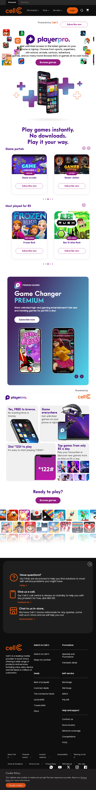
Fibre (36, 711)
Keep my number (42, 659)
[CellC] (14, 10)
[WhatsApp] (52, 767)
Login (72, 10)
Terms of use (34, 764)
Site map (81, 764)
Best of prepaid (41, 682)
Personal (12, 2)
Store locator (26, 619)
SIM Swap (66, 688)
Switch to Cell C (41, 645)
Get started (32, 10)
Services (57, 10)
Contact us (23, 602)
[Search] (82, 10)
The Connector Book (44, 693)
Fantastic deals (69, 662)
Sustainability (62, 754)
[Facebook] (86, 767)
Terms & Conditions (15, 764)
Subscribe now (74, 24)
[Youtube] (60, 767)
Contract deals (41, 688)
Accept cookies (15, 785)
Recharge (67, 682)
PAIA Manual (67, 764)
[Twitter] (69, 767)
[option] (27, 174)
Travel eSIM (39, 705)
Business (25, 2)
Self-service (68, 673)
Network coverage (71, 730)
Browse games (48, 62)
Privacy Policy (51, 764)
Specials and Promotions (68, 655)
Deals (36, 673)
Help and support (70, 710)
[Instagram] (77, 767)
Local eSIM (39, 699)
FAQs (22, 585)
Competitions (69, 736)
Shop (45, 10)
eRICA (65, 693)
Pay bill (65, 699)
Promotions (68, 645)
